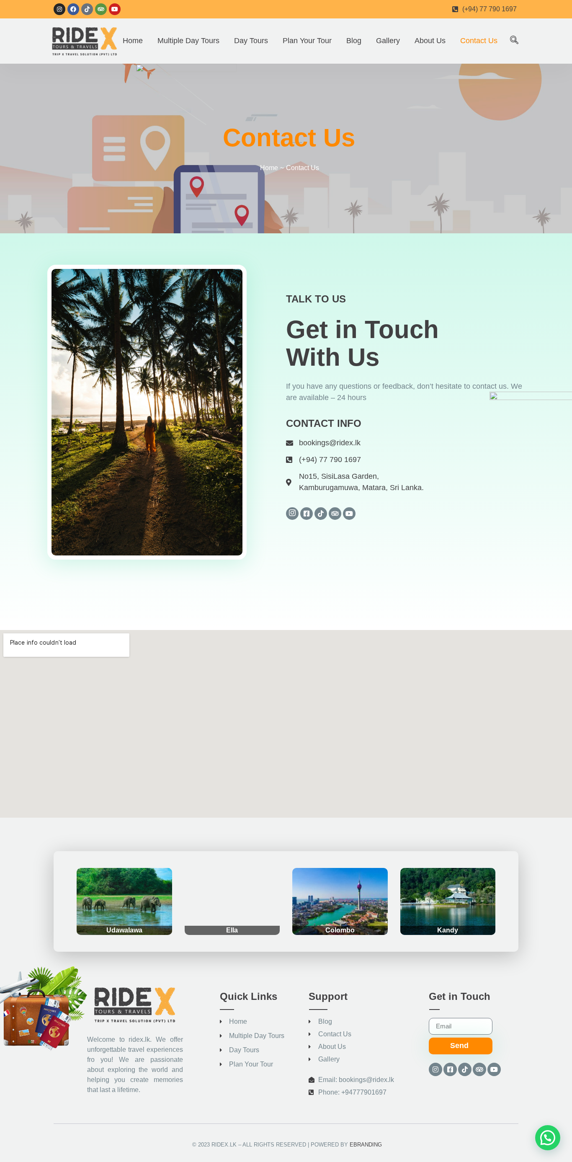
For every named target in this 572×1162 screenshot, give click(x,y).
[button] (547, 1137)
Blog (353, 40)
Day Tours (251, 40)
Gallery (388, 40)
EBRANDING (366, 1144)
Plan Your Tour (307, 40)
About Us (430, 40)
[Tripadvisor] (101, 9)
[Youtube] (115, 9)
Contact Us (478, 40)
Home (133, 40)
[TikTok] (320, 513)
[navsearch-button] (514, 40)
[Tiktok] (87, 9)
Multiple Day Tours (188, 40)
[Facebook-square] (450, 1069)
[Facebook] (73, 9)
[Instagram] (59, 9)
